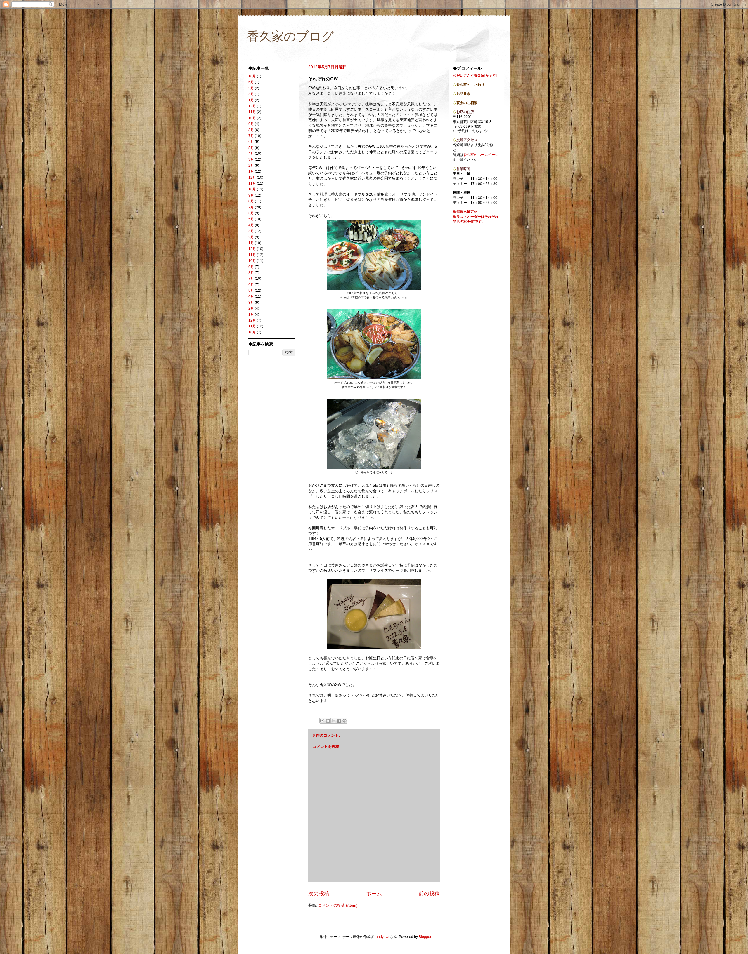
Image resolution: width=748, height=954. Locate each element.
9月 (251, 124)
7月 (251, 136)
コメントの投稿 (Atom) (337, 905)
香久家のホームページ (480, 155)
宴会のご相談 (466, 103)
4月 (251, 154)
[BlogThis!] (328, 721)
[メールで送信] (322, 721)
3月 (251, 94)
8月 (251, 130)
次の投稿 (318, 893)
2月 (251, 166)
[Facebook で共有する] (339, 721)
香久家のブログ (290, 36)
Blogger (425, 937)
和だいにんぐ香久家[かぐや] (475, 76)
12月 (252, 106)
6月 (251, 82)
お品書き (463, 94)
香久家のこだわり (470, 85)
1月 (251, 100)
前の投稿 (429, 893)
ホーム (374, 893)
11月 (252, 112)
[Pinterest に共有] (344, 721)
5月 (251, 88)
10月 (252, 76)
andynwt (382, 937)
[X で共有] (333, 721)
